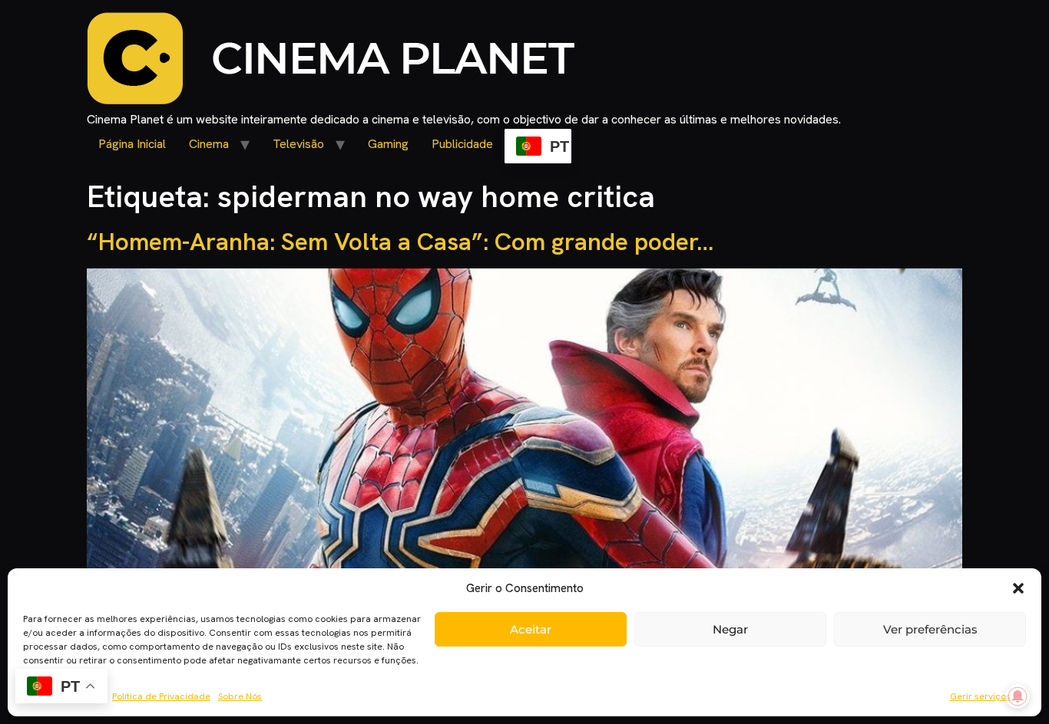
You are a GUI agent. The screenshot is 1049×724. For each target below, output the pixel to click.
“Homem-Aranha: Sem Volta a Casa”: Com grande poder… (400, 241)
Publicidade (462, 144)
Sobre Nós (240, 696)
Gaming (388, 144)
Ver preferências (930, 629)
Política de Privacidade (161, 696)
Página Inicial (132, 144)
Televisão (298, 144)
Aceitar (530, 629)
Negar (730, 629)
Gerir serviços (980, 696)
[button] (1018, 588)
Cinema (209, 144)
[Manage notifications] (1017, 696)
